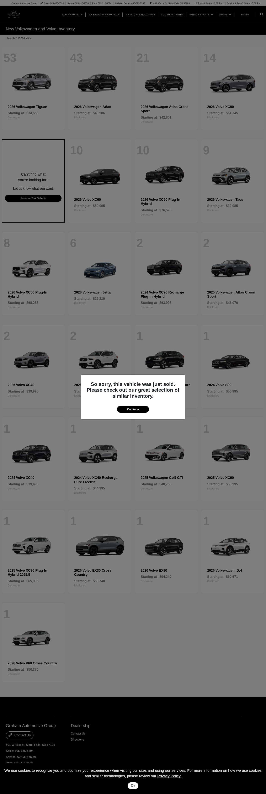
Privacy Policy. (169, 776)
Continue (133, 409)
